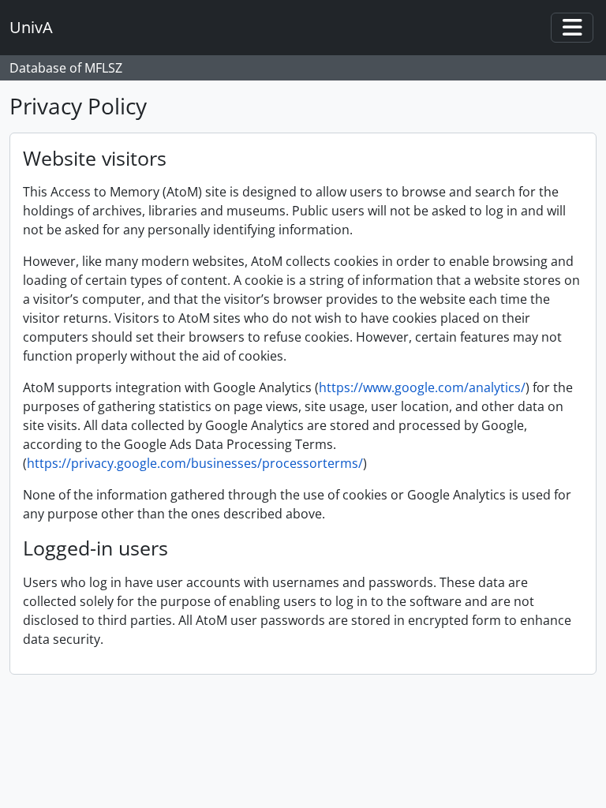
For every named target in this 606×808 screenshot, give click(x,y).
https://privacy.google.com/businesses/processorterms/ (195, 463)
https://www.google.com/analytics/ (422, 387)
